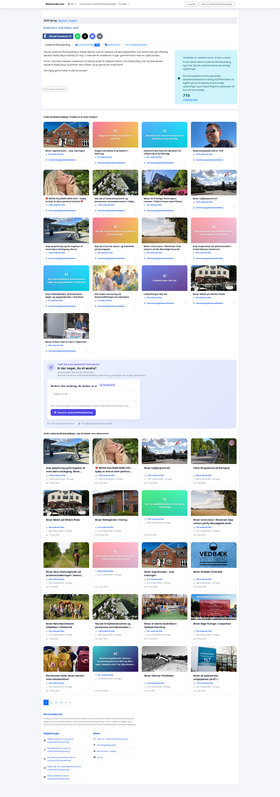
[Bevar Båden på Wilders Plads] (214, 286)
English (73, 20)
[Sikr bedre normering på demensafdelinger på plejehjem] (115, 287)
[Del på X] (85, 36)
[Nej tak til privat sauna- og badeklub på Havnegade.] (115, 239)
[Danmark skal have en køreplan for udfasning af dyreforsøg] (164, 144)
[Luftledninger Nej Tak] (164, 286)
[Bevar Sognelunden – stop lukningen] (66, 142)
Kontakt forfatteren (56, 89)
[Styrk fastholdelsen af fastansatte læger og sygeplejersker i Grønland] (66, 287)
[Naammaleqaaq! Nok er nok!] (214, 142)
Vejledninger (51, 733)
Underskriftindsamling (57, 44)
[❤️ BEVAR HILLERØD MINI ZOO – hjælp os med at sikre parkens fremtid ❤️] (66, 192)
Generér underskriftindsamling (75, 412)
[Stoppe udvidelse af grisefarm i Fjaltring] (115, 144)
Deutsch (62, 20)
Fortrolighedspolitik (136, 44)
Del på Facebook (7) (60, 36)
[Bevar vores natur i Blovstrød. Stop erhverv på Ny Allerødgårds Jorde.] (164, 239)
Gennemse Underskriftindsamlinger (98, 4)
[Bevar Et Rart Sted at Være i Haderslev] (66, 333)
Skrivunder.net (55, 4)
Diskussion (114, 44)
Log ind (191, 4)
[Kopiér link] (100, 36)
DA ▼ (73, 4)
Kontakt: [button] (123, 4)
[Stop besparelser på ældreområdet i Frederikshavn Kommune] (214, 239)
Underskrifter (88, 44)
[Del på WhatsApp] (78, 36)
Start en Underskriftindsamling (217, 4)
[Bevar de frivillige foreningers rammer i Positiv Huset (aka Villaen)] (164, 192)
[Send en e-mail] (92, 36)
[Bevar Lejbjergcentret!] (214, 190)
